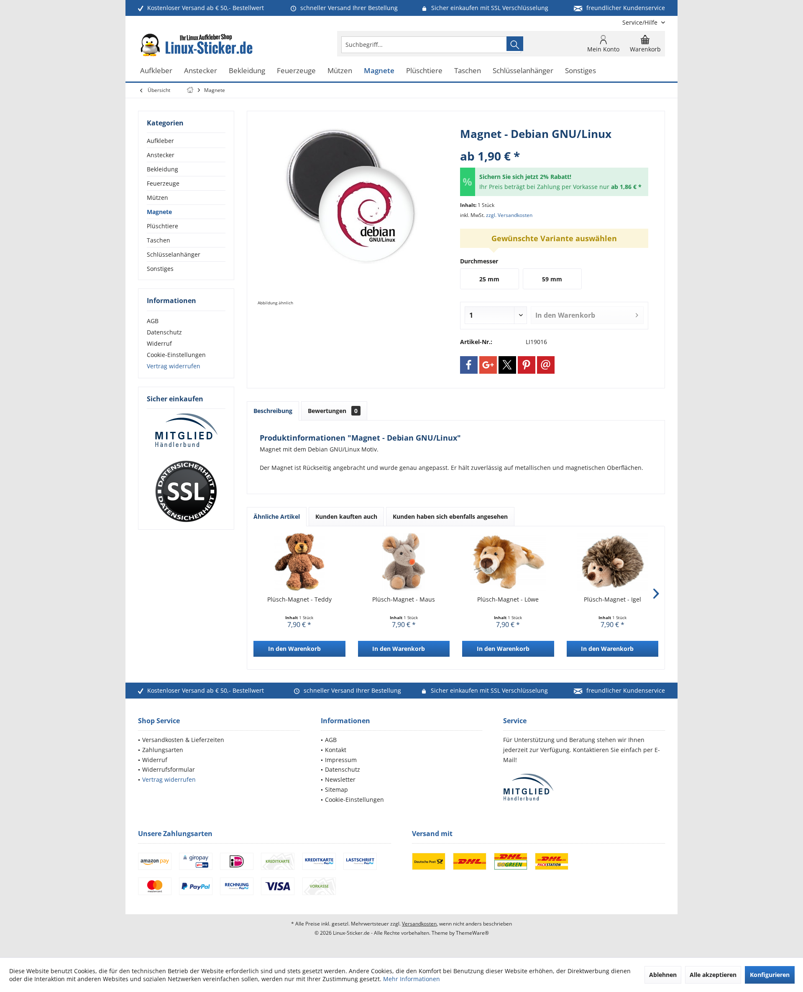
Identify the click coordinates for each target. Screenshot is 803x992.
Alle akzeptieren (713, 975)
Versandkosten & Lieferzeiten (183, 740)
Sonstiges (160, 269)
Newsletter (340, 779)
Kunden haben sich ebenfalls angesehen (450, 516)
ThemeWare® (472, 932)
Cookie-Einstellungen (176, 355)
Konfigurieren (770, 975)
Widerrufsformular (168, 769)
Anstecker (160, 155)
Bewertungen (333, 411)
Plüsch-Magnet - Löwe (508, 599)
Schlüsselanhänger (173, 254)
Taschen (158, 240)
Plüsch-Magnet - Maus (403, 599)
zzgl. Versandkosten (509, 215)
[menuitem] (640, 22)
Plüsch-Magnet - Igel (612, 599)
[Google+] (488, 365)
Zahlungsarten (162, 750)
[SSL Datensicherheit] (186, 491)
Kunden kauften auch (346, 516)
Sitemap (336, 789)
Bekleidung (162, 169)
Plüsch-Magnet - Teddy (299, 599)
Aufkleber (160, 141)
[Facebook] (469, 365)
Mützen (157, 197)
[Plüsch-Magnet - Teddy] (299, 562)
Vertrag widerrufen (173, 366)
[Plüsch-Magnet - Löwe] (508, 562)
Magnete (159, 212)
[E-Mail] (546, 365)
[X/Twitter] (507, 365)
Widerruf (159, 343)
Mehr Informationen (411, 979)
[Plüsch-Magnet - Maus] (404, 562)
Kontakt (335, 750)
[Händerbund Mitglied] (186, 430)
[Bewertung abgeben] (554, 145)
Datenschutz (164, 332)
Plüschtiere (162, 226)
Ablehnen (663, 975)
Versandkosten (419, 923)
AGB (153, 321)
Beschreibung (272, 411)
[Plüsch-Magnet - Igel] (613, 562)
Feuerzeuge (163, 183)
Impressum (341, 760)
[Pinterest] (526, 365)
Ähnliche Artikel (276, 516)
